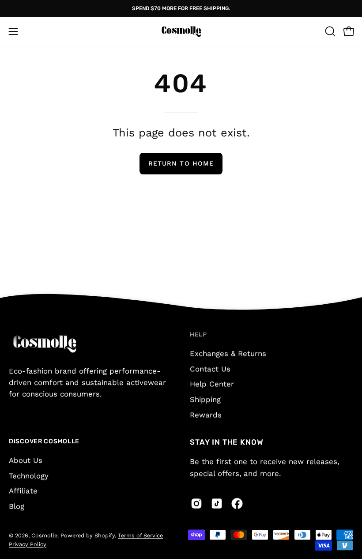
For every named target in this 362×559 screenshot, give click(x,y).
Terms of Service (140, 536)
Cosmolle (44, 536)
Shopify (104, 536)
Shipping (205, 399)
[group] (181, 8)
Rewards (206, 414)
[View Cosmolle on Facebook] (237, 503)
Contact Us (210, 368)
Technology (29, 475)
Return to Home (181, 163)
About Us (25, 460)
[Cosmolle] (181, 31)
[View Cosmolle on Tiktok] (216, 503)
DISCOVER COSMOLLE (44, 442)
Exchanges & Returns (228, 353)
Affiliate (23, 491)
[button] (329, 31)
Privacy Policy (27, 544)
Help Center (212, 383)
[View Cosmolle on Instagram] (196, 503)
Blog (16, 506)
